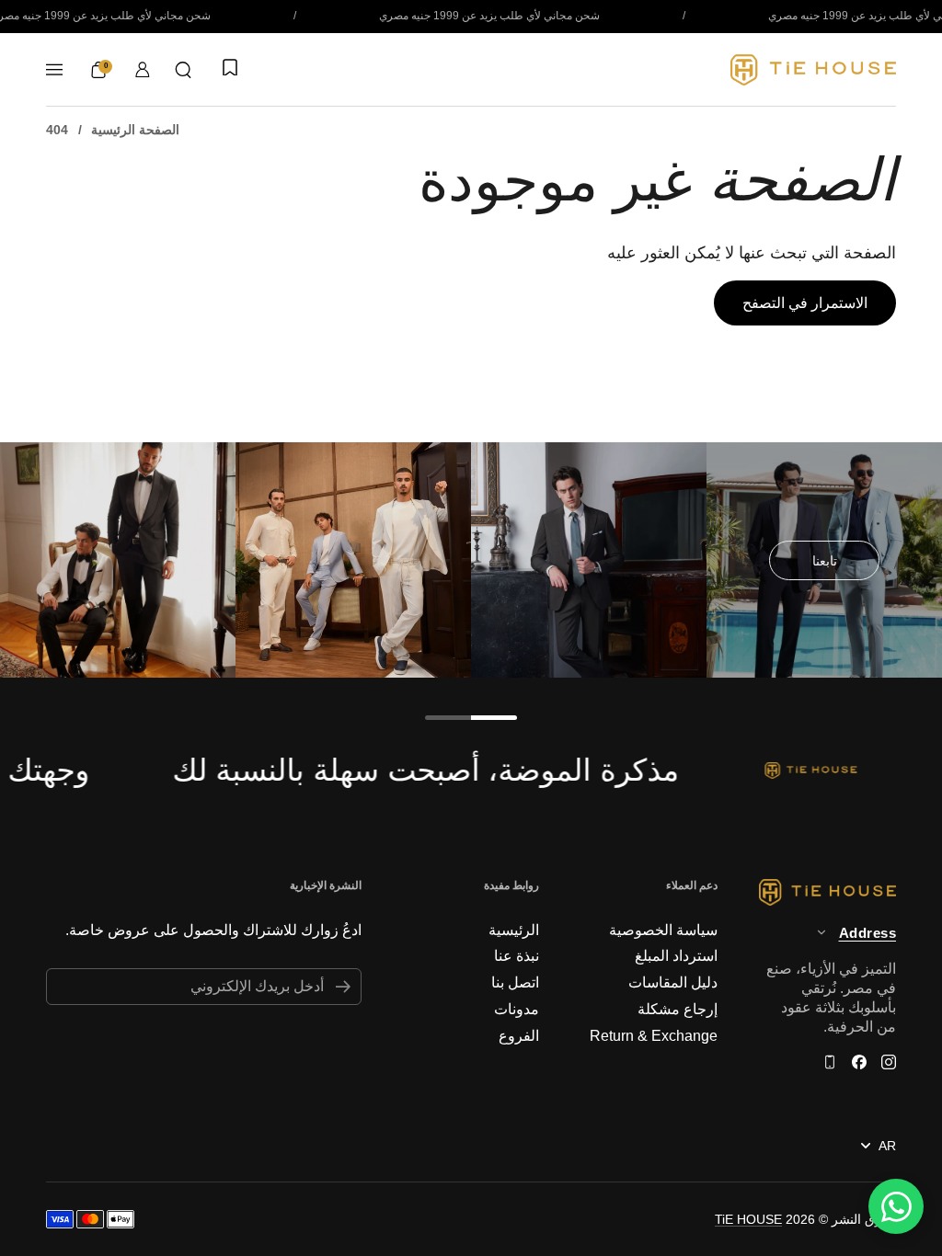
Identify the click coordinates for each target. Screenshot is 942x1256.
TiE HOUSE (748, 1219)
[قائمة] (54, 70)
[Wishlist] (228, 69)
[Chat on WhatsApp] (896, 1206)
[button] (183, 70)
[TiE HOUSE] (813, 70)
